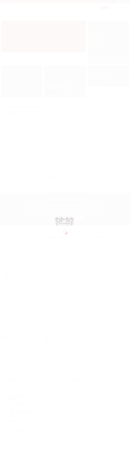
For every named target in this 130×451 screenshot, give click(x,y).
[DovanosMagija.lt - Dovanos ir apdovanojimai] (65, 222)
